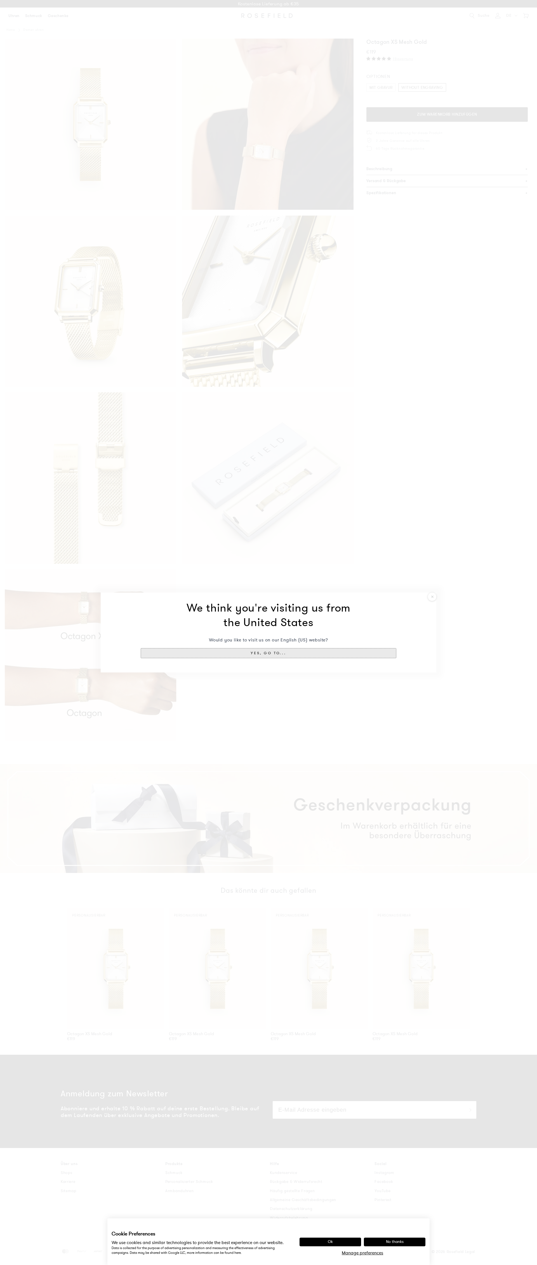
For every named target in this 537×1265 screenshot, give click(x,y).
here (237, 1252)
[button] (268, 653)
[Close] (432, 597)
